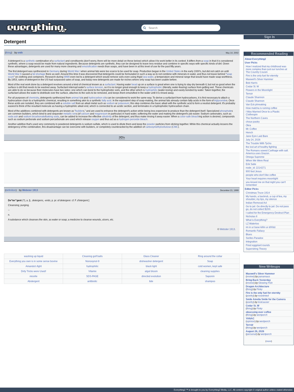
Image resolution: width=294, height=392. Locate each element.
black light (151, 266)
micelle (33, 276)
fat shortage (38, 74)
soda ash (13, 116)
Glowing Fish (265, 282)
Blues (249, 234)
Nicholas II (251, 216)
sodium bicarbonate (34, 116)
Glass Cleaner (151, 256)
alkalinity (107, 116)
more (268, 341)
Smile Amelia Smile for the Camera (266, 299)
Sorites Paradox (254, 238)
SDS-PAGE (92, 276)
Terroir (249, 93)
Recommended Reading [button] (269, 53)
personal (251, 334)
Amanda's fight (34, 266)
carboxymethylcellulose (158, 127)
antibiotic (92, 281)
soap (206, 60)
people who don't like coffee (261, 175)
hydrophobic (155, 87)
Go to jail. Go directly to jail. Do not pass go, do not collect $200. (267, 208)
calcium (85, 113)
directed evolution (151, 276)
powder (151, 124)
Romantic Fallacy (255, 230)
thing (8, 52)
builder (79, 111)
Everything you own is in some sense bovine (33, 261)
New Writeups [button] (269, 266)
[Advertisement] (147, 10)
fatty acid (106, 100)
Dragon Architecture (257, 286)
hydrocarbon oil (97, 97)
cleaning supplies (210, 271)
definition (11, 190)
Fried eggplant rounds (258, 245)
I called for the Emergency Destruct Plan (267, 212)
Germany (54, 71)
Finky (259, 289)
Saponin (210, 276)
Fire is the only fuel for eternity (262, 75)
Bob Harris (251, 82)
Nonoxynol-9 (92, 261)
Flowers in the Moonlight (259, 90)
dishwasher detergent (151, 261)
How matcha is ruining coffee (261, 108)
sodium (111, 103)
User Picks (251, 62)
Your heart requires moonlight (262, 178)
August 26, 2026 (255, 331)
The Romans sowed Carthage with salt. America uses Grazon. (267, 152)
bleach (144, 119)
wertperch (262, 315)
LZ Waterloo (252, 223)
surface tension (94, 87)
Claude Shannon (255, 97)
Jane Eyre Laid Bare (257, 136)
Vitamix (92, 271)
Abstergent (33, 281)
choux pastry (253, 121)
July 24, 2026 (253, 139)
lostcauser (263, 302)
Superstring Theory (256, 248)
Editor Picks (252, 189)
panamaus (264, 276)
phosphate (226, 111)
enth (20, 52)
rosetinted (263, 295)
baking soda (52, 116)
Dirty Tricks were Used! (33, 271)
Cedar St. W (252, 86)
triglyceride (220, 100)
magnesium (101, 113)
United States (173, 71)
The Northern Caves (257, 118)
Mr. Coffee (251, 129)
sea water (148, 76)
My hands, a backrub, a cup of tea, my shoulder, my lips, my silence (266, 198)
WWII (67, 76)
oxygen (95, 119)
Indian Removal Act (256, 202)
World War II (14, 74)
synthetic (30, 60)
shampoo (210, 281)
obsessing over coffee (258, 312)
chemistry (34, 97)
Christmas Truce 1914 (258, 192)
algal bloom (151, 271)
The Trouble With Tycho (258, 143)
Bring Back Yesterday (258, 280)
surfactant (59, 60)
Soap (210, 261)
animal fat (76, 97)
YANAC (250, 318)
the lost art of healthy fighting (261, 147)
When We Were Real (257, 160)
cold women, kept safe (210, 266)
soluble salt (69, 103)
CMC (175, 127)
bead (134, 84)
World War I (74, 71)
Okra (248, 125)
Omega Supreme (255, 157)
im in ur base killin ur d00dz (261, 227)
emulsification (89, 66)
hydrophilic (151, 90)
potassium (123, 103)
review (250, 276)
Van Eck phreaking (256, 104)
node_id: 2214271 (256, 167)
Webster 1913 (30, 190)
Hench (249, 132)
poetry (250, 295)
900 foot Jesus (254, 171)
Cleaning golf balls (92, 256)
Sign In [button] (269, 37)
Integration (251, 241)
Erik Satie (251, 164)
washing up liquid (33, 256)
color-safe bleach (189, 116)
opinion (251, 321)
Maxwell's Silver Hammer (259, 79)
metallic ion (69, 113)
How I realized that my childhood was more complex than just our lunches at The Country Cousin (267, 69)
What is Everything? (256, 220)
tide (151, 281)
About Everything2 (255, 59)
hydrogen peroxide (129, 119)
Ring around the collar (210, 256)
